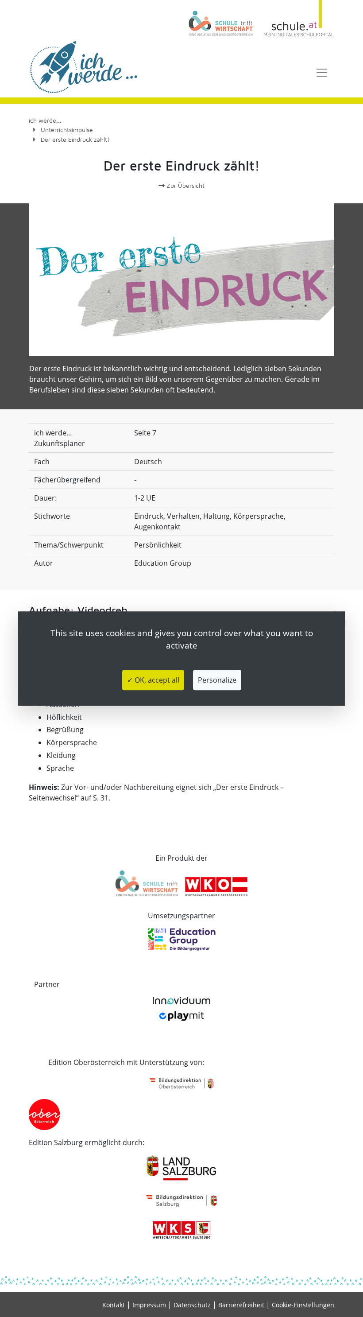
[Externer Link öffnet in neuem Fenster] (223, 18)
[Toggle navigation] (321, 73)
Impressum (149, 1305)
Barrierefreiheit (242, 1305)
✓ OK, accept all (153, 680)
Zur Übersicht (185, 185)
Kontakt (113, 1305)
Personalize (217, 680)
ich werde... (45, 120)
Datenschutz (192, 1305)
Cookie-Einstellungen (303, 1305)
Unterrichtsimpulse (67, 129)
